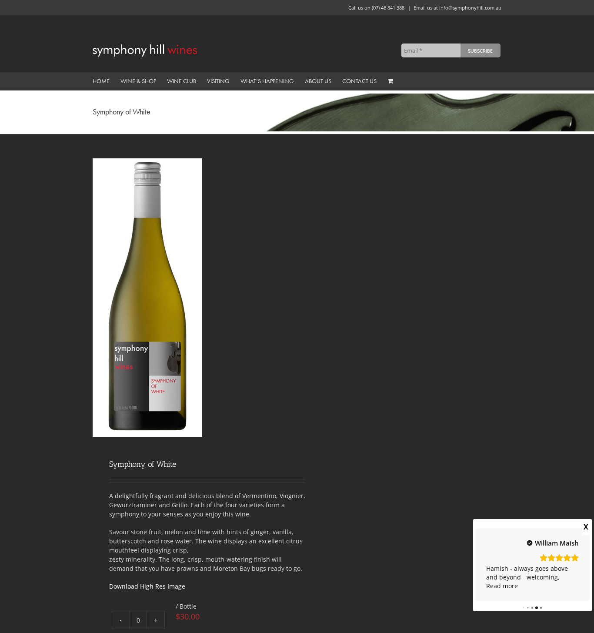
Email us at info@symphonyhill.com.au (457, 7)
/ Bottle (186, 606)
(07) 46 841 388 (388, 7)
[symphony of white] (191, 297)
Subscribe (480, 50)
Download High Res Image (147, 586)
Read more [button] (502, 586)
